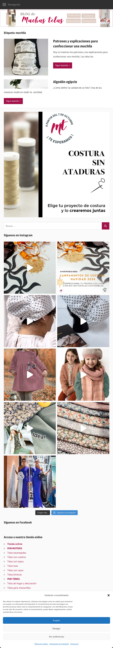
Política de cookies (41, 644)
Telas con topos (15, 561)
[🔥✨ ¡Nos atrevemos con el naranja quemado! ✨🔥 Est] (83, 375)
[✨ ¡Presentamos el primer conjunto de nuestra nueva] (30, 428)
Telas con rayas (15, 570)
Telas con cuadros (16, 556)
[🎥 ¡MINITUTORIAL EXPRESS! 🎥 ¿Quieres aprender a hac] (30, 321)
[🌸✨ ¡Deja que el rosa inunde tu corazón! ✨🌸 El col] (30, 375)
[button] (108, 595)
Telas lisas (12, 565)
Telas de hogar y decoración (21, 583)
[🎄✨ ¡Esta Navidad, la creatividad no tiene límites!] (30, 268)
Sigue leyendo (61, 65)
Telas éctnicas (14, 574)
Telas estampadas (16, 552)
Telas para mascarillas (19, 587)
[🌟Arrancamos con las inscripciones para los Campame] (83, 268)
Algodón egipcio (65, 82)
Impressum (74, 644)
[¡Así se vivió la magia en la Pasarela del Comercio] (30, 482)
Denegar (56, 628)
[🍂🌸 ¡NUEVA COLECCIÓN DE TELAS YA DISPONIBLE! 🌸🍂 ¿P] (83, 428)
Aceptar (56, 620)
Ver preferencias (56, 636)
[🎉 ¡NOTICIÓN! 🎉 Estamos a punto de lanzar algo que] (83, 321)
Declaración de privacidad (59, 644)
